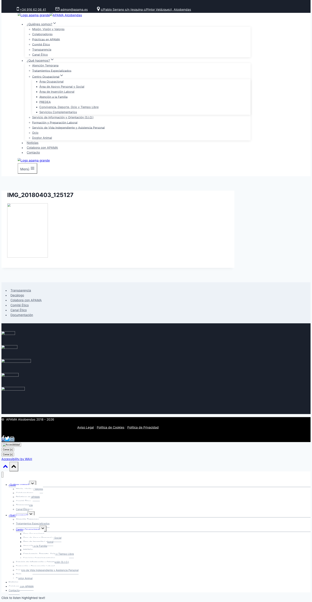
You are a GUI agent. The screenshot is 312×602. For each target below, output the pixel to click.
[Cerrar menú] (2, 475)
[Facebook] (3, 440)
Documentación (21, 315)
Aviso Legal (85, 427)
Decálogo (17, 295)
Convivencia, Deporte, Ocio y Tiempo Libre (69, 107)
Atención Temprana (45, 65)
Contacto (33, 152)
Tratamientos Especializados (51, 70)
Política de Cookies (110, 427)
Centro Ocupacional (27, 529)
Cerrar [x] (8, 449)
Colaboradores (42, 34)
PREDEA (45, 102)
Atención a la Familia (53, 96)
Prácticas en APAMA (46, 39)
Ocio (35, 132)
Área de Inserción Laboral (56, 91)
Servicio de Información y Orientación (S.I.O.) (63, 117)
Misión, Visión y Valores (48, 29)
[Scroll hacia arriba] (5, 467)
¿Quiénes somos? (19, 484)
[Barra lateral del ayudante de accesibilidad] (11, 445)
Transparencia (41, 49)
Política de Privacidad (143, 427)
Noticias (32, 143)
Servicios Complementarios (58, 112)
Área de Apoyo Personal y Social (61, 86)
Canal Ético (40, 54)
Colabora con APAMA (42, 147)
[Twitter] (7, 440)
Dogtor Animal (42, 138)
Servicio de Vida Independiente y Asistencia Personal (68, 127)
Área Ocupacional (51, 81)
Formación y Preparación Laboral (54, 122)
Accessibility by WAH (16, 459)
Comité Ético (41, 44)
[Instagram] (12, 440)
